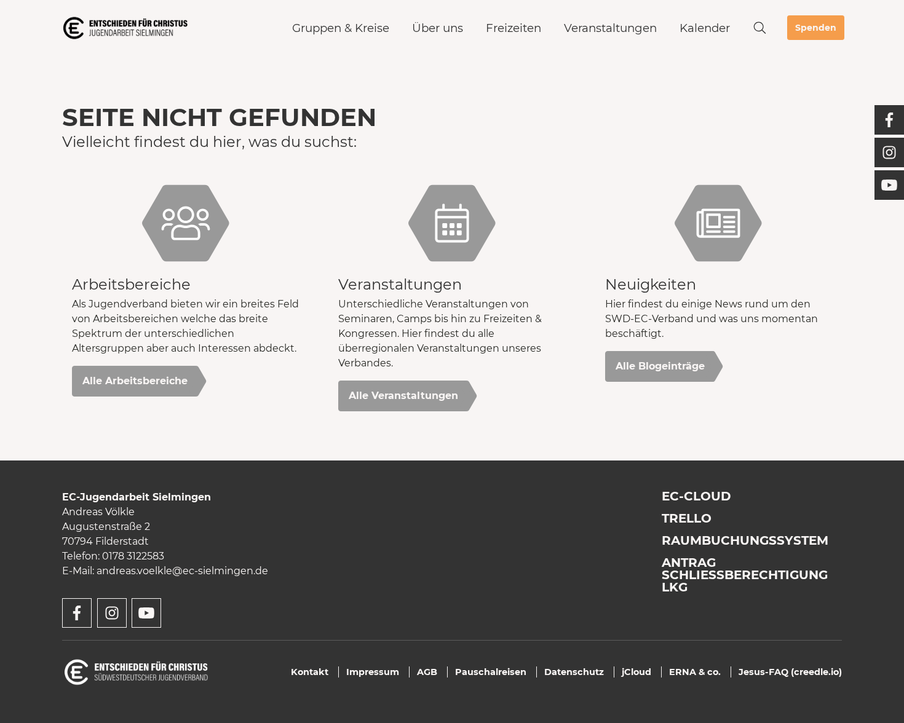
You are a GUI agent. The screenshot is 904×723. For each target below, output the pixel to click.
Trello (687, 518)
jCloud (636, 672)
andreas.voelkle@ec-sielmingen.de (182, 571)
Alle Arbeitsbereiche (135, 381)
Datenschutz (574, 672)
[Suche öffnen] (760, 28)
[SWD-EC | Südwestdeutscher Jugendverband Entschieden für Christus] (136, 671)
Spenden (815, 27)
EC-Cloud (696, 496)
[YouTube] (889, 185)
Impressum (372, 672)
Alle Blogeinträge (660, 366)
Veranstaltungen (610, 28)
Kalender (705, 28)
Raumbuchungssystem (745, 540)
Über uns (437, 28)
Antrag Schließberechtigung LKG (745, 574)
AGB (427, 672)
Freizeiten (513, 28)
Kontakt (309, 672)
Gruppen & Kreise (340, 28)
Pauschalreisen (490, 672)
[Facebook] (889, 120)
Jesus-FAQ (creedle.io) (790, 672)
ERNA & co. (695, 672)
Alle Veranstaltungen (403, 395)
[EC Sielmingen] (125, 28)
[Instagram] (889, 152)
